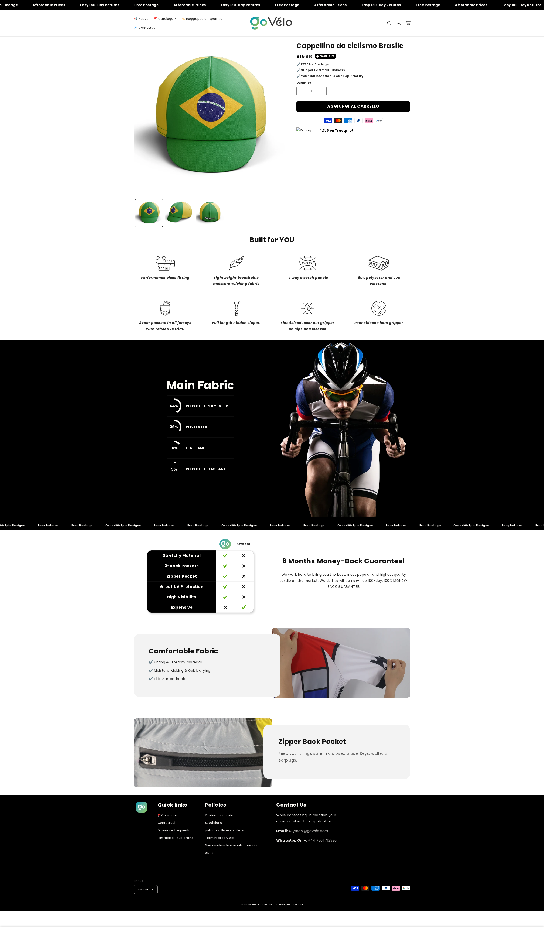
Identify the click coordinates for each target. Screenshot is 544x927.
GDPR (209, 853)
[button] (165, 18)
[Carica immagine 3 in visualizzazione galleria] (210, 213)
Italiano (143, 889)
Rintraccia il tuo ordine (176, 838)
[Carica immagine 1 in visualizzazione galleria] (149, 213)
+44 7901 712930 (322, 840)
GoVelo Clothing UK (265, 904)
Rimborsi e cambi (219, 815)
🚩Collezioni (167, 815)
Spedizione (213, 823)
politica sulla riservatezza (225, 830)
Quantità (303, 83)
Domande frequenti (173, 830)
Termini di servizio (219, 838)
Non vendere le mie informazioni (231, 845)
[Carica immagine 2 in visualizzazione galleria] (179, 213)
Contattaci (166, 823)
